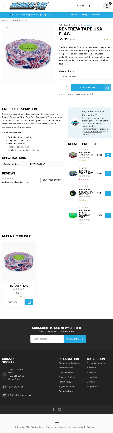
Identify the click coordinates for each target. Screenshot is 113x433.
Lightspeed (61, 427)
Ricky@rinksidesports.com (95, 129)
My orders (91, 367)
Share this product (83, 94)
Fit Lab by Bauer (66, 391)
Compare (12, 302)
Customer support (67, 372)
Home (5, 20)
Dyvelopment (92, 427)
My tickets (91, 372)
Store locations (66, 367)
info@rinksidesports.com (19, 395)
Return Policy (65, 381)
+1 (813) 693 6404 (93, 131)
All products (92, 386)
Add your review (52, 180)
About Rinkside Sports (69, 363)
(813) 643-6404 (15, 386)
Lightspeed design (76, 427)
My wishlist (92, 377)
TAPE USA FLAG (19, 20)
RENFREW (63, 25)
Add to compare (66, 94)
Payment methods (67, 386)
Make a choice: (67, 71)
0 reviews (88, 25)
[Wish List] (97, 6)
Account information (96, 363)
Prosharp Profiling (67, 377)
